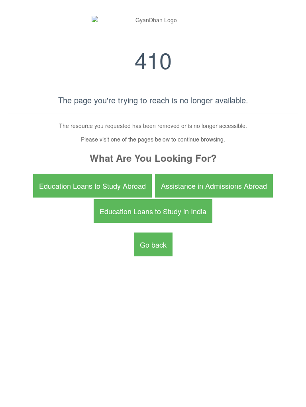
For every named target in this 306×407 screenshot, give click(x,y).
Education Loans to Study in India (153, 211)
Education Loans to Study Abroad (92, 185)
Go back (153, 244)
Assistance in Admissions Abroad (214, 185)
